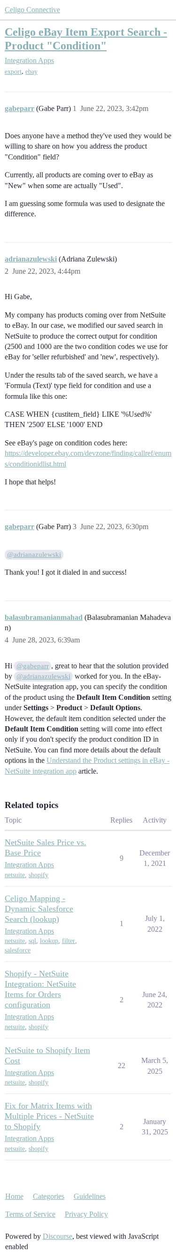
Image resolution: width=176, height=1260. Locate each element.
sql (32, 940)
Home (14, 1196)
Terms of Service (30, 1214)
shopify (38, 875)
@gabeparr (32, 666)
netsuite (15, 875)
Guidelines (90, 1196)
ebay (31, 71)
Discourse (57, 1236)
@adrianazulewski (34, 554)
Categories (48, 1196)
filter (68, 940)
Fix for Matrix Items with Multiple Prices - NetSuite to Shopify (49, 1116)
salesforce (18, 950)
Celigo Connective (32, 10)
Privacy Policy (86, 1214)
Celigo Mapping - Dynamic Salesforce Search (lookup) (39, 909)
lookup (49, 940)
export (13, 71)
